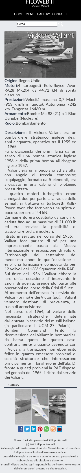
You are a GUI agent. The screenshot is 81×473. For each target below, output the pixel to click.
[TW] (27, 430)
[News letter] (59, 430)
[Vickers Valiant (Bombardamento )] (23, 391)
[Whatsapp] (46, 430)
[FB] (20, 430)
